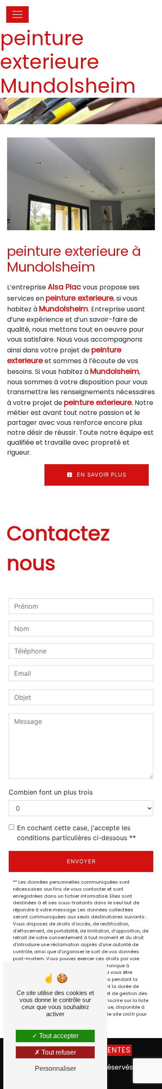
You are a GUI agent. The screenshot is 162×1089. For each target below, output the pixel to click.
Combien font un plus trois (51, 792)
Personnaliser (55, 1068)
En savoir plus (100, 474)
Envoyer (81, 861)
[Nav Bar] (17, 14)
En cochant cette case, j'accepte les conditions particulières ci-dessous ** (76, 833)
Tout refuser (58, 1052)
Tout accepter (58, 1035)
